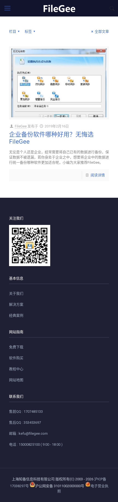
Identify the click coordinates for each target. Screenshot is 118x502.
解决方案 (16, 304)
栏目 (12, 31)
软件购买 (16, 358)
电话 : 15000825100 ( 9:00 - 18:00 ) (36, 444)
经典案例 (16, 315)
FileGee (21, 126)
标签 (28, 31)
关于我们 (16, 293)
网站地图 (16, 380)
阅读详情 (98, 175)
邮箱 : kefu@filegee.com (28, 433)
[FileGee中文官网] (59, 8)
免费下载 (16, 347)
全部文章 (102, 31)
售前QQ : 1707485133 (26, 411)
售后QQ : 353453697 (25, 422)
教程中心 (16, 369)
